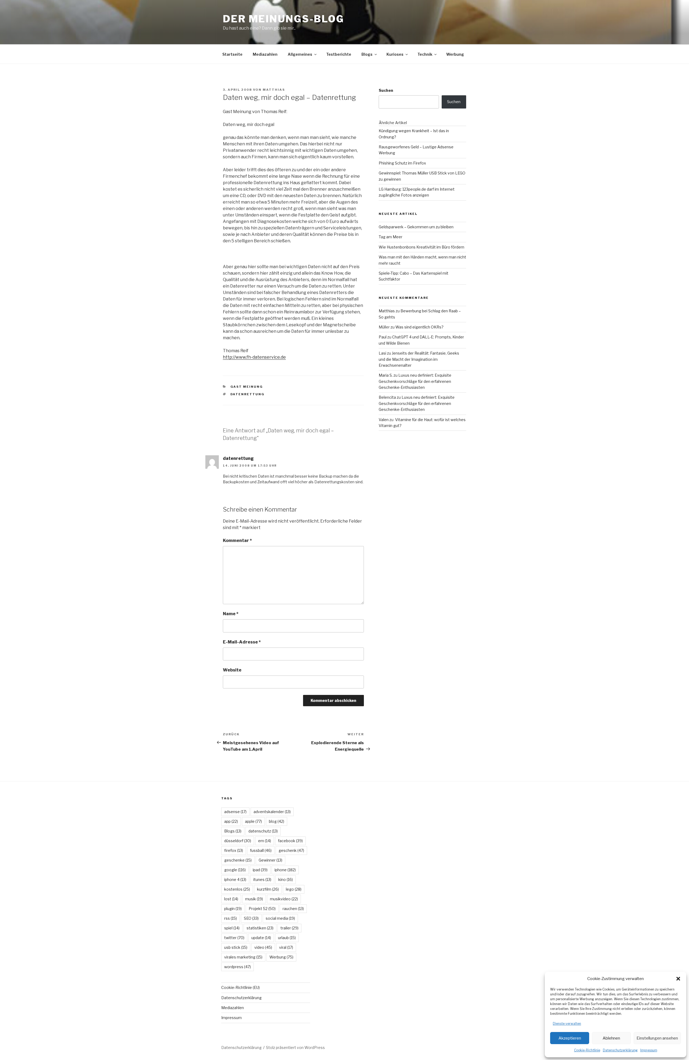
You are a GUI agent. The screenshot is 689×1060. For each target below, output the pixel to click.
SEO (251, 918)
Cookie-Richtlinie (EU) (240, 987)
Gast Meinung (246, 387)
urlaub (287, 937)
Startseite (232, 54)
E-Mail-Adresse (242, 642)
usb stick (235, 947)
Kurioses (394, 54)
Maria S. (386, 375)
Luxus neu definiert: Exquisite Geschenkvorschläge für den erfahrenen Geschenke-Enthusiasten (415, 381)
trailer (289, 928)
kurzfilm (268, 889)
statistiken (260, 928)
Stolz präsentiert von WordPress (295, 1047)
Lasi (382, 353)
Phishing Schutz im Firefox (402, 163)
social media (280, 918)
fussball (261, 850)
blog (276, 821)
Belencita (387, 397)
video (263, 947)
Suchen (386, 90)
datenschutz (263, 831)
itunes (262, 879)
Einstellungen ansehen (657, 1038)
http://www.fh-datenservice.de (254, 357)
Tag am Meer (390, 237)
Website (232, 670)
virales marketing (243, 957)
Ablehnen (611, 1038)
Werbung (455, 54)
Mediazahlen (265, 54)
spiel (232, 928)
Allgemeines (300, 54)
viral (286, 947)
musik (254, 899)
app (231, 821)
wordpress (237, 966)
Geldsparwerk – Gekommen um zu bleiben (416, 227)
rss (230, 918)
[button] (678, 978)
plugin (233, 908)
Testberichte (338, 54)
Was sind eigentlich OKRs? (419, 327)
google (235, 869)
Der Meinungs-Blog (283, 19)
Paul (382, 337)
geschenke (238, 860)
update (261, 937)
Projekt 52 (262, 908)
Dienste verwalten (567, 1023)
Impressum (648, 1050)
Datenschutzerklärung (620, 1050)
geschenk (291, 850)
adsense (235, 811)
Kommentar (237, 540)
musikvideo (284, 899)
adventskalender (272, 811)
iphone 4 (235, 879)
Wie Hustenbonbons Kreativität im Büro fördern (421, 247)
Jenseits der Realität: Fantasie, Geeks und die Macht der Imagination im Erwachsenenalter (419, 359)
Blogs (366, 54)
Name (230, 613)
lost (231, 899)
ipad (260, 869)
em (264, 840)
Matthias (274, 90)
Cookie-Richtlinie (587, 1050)
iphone (285, 869)
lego (293, 889)
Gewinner (270, 860)
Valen (384, 419)
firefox (233, 850)
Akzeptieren (569, 1038)
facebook (290, 840)
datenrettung (247, 394)
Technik (424, 54)
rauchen (293, 908)
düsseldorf (237, 840)
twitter (234, 937)
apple (253, 821)
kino (285, 879)
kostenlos (237, 889)
